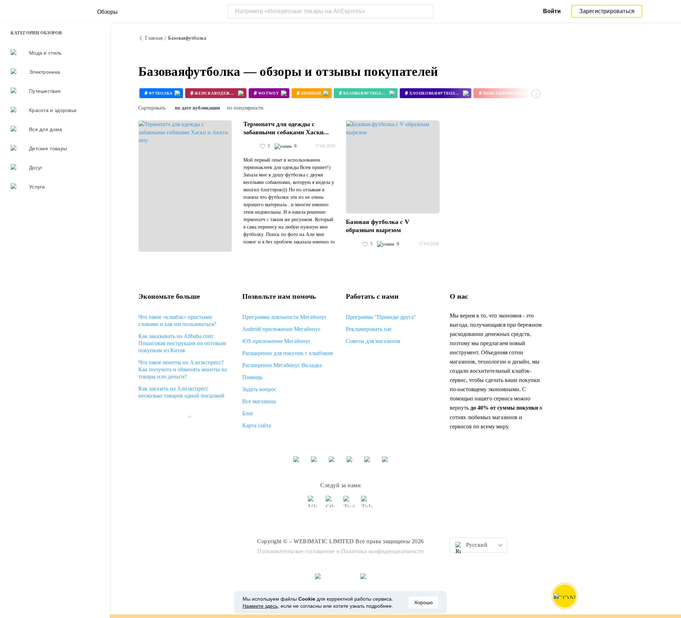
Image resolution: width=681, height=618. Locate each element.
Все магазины (259, 401)
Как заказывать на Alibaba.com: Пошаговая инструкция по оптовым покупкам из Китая (182, 343)
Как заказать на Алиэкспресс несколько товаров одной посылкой (181, 392)
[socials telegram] (367, 504)
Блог (248, 413)
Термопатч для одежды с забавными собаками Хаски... (286, 128)
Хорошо (423, 602)
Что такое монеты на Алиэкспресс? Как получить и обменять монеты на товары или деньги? (182, 369)
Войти (552, 11)
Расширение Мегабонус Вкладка (282, 365)
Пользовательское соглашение (296, 551)
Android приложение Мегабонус (281, 329)
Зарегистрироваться (607, 11)
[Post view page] (185, 186)
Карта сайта (256, 425)
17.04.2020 (325, 146)
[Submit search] (426, 11)
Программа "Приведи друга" (381, 317)
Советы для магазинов (373, 341)
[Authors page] (250, 146)
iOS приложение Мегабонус (276, 341)
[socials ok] (331, 504)
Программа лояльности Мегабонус (284, 317)
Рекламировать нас (369, 329)
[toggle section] (189, 416)
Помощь (252, 377)
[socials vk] (314, 504)
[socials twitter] (349, 504)
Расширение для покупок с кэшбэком (287, 353)
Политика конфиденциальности (382, 551)
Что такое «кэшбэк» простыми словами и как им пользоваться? (177, 320)
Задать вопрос (259, 389)
